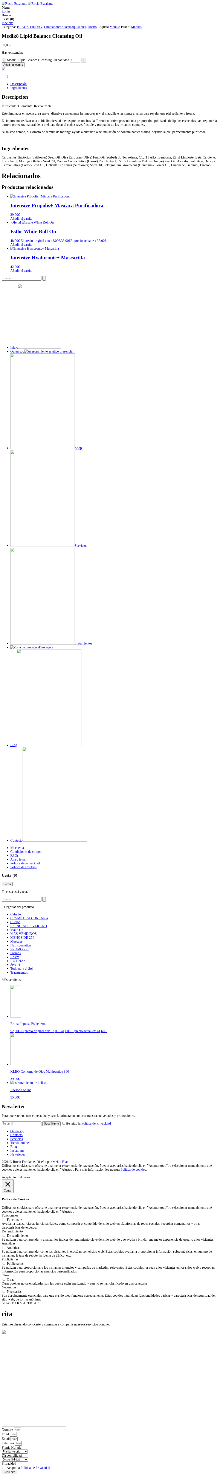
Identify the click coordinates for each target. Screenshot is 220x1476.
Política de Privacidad (25, 863)
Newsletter (17, 1154)
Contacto (16, 1135)
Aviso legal (18, 859)
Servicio (15, 964)
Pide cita (7, 23)
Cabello (15, 914)
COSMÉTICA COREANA (29, 918)
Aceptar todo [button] (10, 1177)
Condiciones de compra (26, 851)
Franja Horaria (11, 1447)
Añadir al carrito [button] (21, 218)
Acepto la (28, 1468)
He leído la (88, 1123)
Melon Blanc (61, 1162)
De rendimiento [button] (12, 1231)
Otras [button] (5, 1275)
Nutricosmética (20, 945)
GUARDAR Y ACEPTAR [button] (20, 1303)
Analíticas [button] (8, 1243)
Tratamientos (19, 972)
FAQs (14, 855)
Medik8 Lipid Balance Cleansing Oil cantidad (38, 60)
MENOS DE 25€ (22, 937)
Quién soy (17, 1131)
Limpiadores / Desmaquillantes (65, 27)
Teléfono (8, 1443)
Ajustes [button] (25, 1177)
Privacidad (9, 1463)
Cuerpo (15, 922)
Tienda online (19, 1143)
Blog (13, 1146)
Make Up (16, 930)
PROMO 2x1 (19, 949)
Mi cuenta (17, 848)
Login (6, 11)
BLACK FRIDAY (29, 27)
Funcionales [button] (10, 1215)
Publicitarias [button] (10, 1259)
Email (6, 1438)
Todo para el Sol (21, 968)
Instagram (17, 1150)
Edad (6, 1434)
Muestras (16, 941)
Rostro (92, 27)
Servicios (16, 1139)
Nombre (8, 1429)
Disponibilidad (12, 1455)
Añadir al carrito (13, 64)
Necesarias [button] (9, 1287)
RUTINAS (18, 961)
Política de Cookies (23, 867)
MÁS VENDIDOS (23, 933)
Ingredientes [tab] (18, 88)
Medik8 (115, 27)
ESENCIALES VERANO (28, 926)
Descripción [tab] (18, 84)
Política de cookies (133, 1169)
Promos (15, 953)
